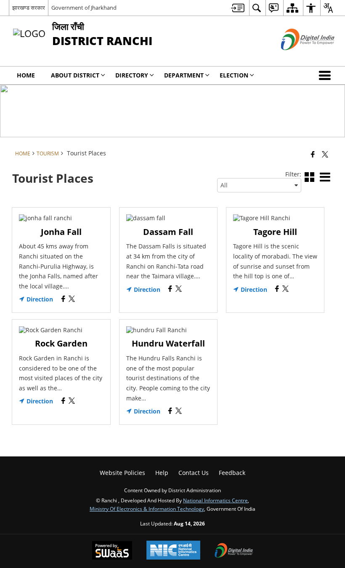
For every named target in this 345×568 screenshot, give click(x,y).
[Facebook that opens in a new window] (313, 154)
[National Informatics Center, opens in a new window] (173, 551)
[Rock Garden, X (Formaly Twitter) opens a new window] (72, 401)
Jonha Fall (61, 232)
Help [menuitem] (161, 473)
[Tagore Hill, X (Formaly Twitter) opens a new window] (285, 289)
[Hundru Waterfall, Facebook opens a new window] (170, 412)
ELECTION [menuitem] (234, 75)
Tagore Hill (275, 232)
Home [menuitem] (26, 75)
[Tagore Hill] (275, 218)
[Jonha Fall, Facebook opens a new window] (63, 300)
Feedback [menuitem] (232, 473)
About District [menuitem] (75, 75)
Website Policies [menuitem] (122, 473)
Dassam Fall (168, 232)
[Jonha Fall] (61, 218)
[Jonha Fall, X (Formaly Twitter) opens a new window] (72, 300)
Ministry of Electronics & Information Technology (147, 508)
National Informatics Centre (215, 500)
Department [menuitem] (184, 75)
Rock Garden (61, 343)
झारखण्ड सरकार (28, 7)
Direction (39, 299)
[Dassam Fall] (168, 218)
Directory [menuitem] (131, 75)
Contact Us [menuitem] (193, 473)
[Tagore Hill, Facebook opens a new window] (277, 289)
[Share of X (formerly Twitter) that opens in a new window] (325, 154)
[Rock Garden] (61, 330)
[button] (326, 75)
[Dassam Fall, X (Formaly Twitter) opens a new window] (178, 289)
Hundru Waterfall (168, 343)
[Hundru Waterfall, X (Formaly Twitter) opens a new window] (178, 412)
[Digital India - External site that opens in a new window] (297, 57)
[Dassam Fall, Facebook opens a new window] (170, 289)
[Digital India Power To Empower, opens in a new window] (234, 551)
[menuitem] (237, 8)
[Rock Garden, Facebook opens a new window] (63, 401)
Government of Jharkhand (84, 7)
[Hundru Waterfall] (168, 330)
